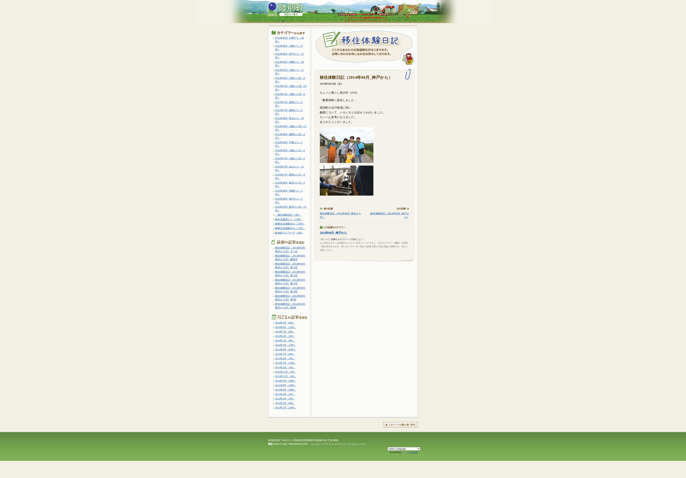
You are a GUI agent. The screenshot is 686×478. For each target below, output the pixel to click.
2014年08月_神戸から (333, 232)
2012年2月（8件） (285, 403)
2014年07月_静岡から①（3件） (290, 176)
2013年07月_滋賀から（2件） (289, 104)
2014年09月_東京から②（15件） (290, 208)
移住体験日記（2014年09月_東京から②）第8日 (290, 306)
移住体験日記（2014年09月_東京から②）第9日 (290, 298)
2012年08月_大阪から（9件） (289, 47)
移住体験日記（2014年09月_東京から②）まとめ (290, 249)
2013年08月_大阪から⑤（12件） (290, 128)
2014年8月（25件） (285, 327)
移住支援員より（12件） (289, 219)
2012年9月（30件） (285, 380)
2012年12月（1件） (285, 371)
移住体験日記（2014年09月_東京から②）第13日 (290, 265)
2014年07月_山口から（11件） (289, 168)
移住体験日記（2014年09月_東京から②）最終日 (290, 257)
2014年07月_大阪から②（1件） (290, 160)
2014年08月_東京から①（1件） (290, 184)
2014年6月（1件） (285, 336)
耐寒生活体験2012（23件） (290, 223)
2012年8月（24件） (285, 385)
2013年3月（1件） (285, 367)
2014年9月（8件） (285, 322)
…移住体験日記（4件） (288, 214)
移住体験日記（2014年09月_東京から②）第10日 (290, 290)
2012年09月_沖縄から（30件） (289, 64)
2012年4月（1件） (285, 394)
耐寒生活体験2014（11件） (290, 228)
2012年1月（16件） (285, 407)
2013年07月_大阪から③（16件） (290, 88)
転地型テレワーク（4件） (289, 232)
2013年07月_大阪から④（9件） (290, 96)
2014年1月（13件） (285, 345)
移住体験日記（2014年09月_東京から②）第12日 (290, 273)
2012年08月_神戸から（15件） (289, 56)
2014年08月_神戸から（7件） (289, 200)
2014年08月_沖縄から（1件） (289, 192)
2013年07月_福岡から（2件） (289, 112)
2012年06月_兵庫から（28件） (289, 39)
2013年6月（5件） (285, 358)
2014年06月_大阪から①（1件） (290, 152)
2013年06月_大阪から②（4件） (290, 80)
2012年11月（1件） (285, 376)
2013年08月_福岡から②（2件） (290, 136)
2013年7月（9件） (285, 354)
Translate (413, 452)
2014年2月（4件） (285, 340)
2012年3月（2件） (285, 398)
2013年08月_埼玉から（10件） (289, 120)
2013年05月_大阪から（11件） (289, 72)
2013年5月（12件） (285, 363)
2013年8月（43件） (285, 349)
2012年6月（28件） (285, 389)
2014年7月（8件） (285, 331)
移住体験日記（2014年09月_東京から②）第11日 (290, 281)
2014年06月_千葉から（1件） (289, 144)
